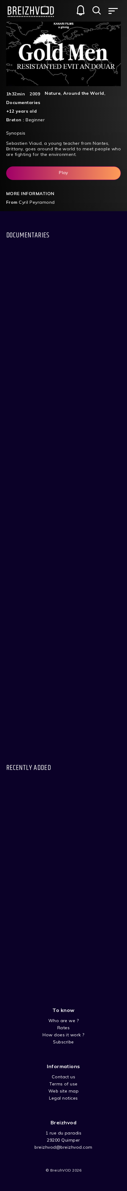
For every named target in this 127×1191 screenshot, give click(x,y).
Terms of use (63, 1084)
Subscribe (63, 1042)
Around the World (83, 93)
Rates (63, 1027)
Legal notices (63, 1098)
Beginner (35, 120)
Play (63, 172)
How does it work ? (63, 1035)
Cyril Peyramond (37, 202)
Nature (52, 93)
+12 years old (21, 111)
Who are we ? (63, 1020)
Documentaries (23, 102)
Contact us (64, 1077)
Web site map (63, 1091)
